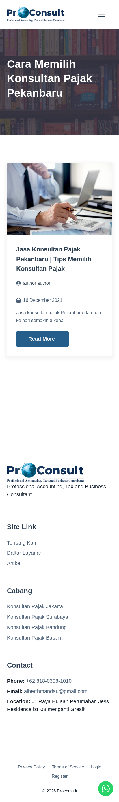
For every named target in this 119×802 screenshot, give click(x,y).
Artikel (14, 563)
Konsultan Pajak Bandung (37, 627)
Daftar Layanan (24, 553)
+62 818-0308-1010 (49, 681)
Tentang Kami (23, 543)
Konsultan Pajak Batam (34, 638)
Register (60, 776)
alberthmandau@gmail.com (56, 691)
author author (36, 283)
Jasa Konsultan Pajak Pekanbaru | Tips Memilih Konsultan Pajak (53, 259)
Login (96, 766)
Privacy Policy (31, 766)
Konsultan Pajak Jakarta (35, 606)
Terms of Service (68, 766)
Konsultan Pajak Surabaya (37, 617)
